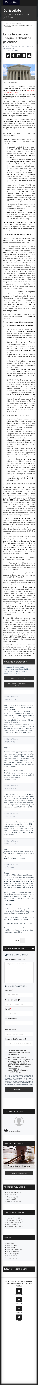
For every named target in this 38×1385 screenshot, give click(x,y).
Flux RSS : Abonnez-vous (16, 1269)
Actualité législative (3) (15, 1222)
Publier (17, 1089)
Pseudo (8, 990)
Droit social (11, 1247)
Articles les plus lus (14, 1201)
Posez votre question (19, 1173)
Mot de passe (10, 1030)
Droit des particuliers (14, 1249)
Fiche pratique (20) (13, 1218)
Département (11, 1019)
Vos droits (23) (12, 1195)
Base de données (13, 1252)
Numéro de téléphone (14, 1039)
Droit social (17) (12, 1197)
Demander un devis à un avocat (17, 684)
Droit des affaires (13, 1245)
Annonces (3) (11, 1199)
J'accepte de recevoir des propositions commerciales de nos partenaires (19, 1052)
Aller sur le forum (17, 678)
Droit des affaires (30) (14, 1193)
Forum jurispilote (13, 1254)
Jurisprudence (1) (13, 1224)
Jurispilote (10, 1243)
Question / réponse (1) (15, 1226)
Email (7, 1009)
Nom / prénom (11, 1000)
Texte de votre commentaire (14, 959)
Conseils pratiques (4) (14, 1220)
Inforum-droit (12, 1256)
